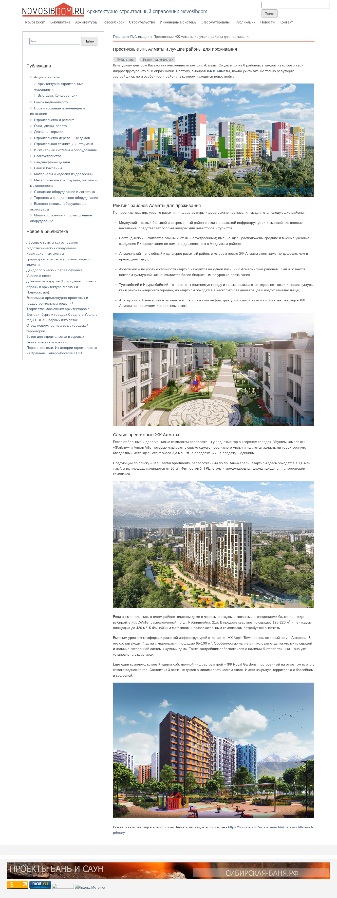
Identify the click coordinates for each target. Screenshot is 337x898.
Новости (267, 22)
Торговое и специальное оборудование (66, 198)
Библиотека (60, 22)
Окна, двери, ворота (50, 126)
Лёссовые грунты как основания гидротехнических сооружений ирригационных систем (52, 247)
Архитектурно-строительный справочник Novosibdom (147, 11)
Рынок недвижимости (158, 60)
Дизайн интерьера (49, 132)
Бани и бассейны (48, 168)
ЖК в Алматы (218, 71)
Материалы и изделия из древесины (63, 174)
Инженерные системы (178, 22)
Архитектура (86, 22)
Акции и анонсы (47, 77)
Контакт (286, 22)
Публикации (245, 22)
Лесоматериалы (216, 22)
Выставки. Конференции (57, 95)
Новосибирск (113, 22)
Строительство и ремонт (54, 120)
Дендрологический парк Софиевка (54, 270)
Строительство (142, 22)
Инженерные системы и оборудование (65, 150)
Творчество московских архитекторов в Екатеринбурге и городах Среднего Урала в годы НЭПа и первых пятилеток (61, 314)
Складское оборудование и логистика (64, 192)
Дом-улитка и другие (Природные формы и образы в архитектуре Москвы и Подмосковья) (61, 286)
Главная (119, 37)
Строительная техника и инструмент (63, 144)
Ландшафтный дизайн (52, 162)
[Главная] (53, 9)
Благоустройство (47, 156)
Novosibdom (35, 22)
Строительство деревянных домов (62, 138)
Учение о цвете (38, 276)
